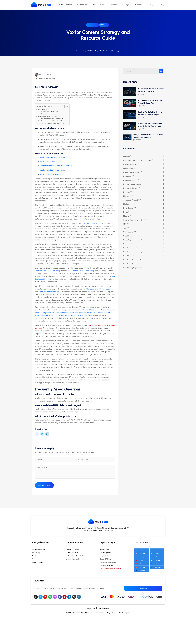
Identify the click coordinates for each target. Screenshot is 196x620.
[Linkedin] (69, 597)
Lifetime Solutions (65, 5)
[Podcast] (55, 597)
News (126, 212)
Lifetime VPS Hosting (91, 223)
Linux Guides (129, 208)
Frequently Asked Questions (47, 116)
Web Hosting (129, 236)
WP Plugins (126, 5)
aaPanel (127, 156)
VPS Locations (82, 5)
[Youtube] (45, 597)
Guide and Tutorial (132, 200)
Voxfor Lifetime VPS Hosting (52, 157)
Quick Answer (42, 109)
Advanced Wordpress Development (138, 160)
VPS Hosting (104, 25)
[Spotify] (50, 597)
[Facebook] (60, 597)
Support (114, 5)
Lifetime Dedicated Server (46, 270)
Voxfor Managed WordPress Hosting (56, 166)
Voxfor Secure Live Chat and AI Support (86, 312)
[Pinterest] (64, 597)
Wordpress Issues (131, 264)
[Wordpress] (79, 597)
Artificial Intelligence (132, 172)
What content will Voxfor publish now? (53, 123)
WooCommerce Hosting (49, 291)
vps (126, 228)
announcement (92, 25)
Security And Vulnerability (134, 220)
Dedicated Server (131, 188)
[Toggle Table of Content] (65, 106)
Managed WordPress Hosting (99, 289)
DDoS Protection (131, 180)
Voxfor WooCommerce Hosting (53, 170)
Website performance (132, 240)
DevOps (128, 192)
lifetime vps (129, 204)
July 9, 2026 (141, 94)
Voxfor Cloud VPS (47, 161)
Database (128, 176)
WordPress (128, 256)
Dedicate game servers (133, 184)
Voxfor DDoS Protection (50, 174)
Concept (138, 5)
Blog (84, 51)
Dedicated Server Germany (81, 270)
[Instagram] (36, 597)
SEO (126, 224)
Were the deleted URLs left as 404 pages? (54, 121)
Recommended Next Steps (49, 112)
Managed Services (99, 5)
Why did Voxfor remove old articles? (52, 118)
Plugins (127, 216)
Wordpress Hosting (132, 260)
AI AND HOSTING (131, 164)
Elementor (128, 196)
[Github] (74, 597)
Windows (128, 244)
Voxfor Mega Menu (91, 310)
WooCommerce (130, 248)
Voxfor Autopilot (85, 315)
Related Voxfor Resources (49, 114)
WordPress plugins (132, 268)
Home (78, 51)
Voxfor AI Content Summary (61, 315)
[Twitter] (40, 597)
